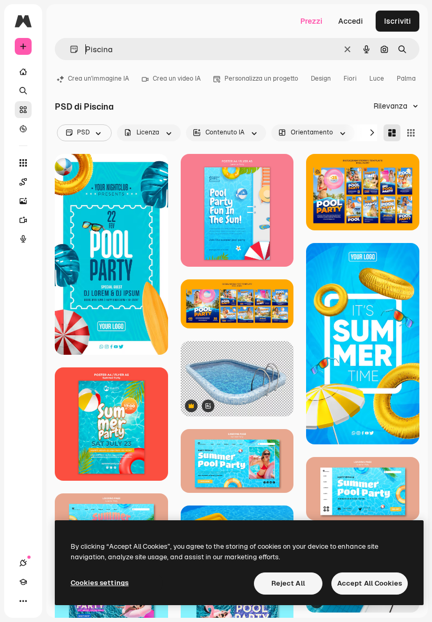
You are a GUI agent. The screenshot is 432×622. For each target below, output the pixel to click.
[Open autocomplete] (69, 49)
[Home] (23, 71)
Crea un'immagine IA (98, 78)
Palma (406, 78)
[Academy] (23, 582)
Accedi (350, 21)
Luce (376, 78)
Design (321, 78)
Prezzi (311, 21)
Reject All (288, 583)
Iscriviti (397, 21)
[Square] (410, 132)
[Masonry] (392, 132)
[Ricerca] (23, 90)
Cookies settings (100, 582)
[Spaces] (23, 181)
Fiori (350, 78)
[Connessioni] (23, 563)
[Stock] (23, 109)
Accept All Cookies (369, 583)
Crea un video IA (177, 78)
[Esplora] (23, 128)
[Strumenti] (23, 162)
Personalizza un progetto (261, 78)
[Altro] (23, 600)
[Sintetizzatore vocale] (23, 238)
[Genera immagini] (23, 200)
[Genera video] (23, 219)
